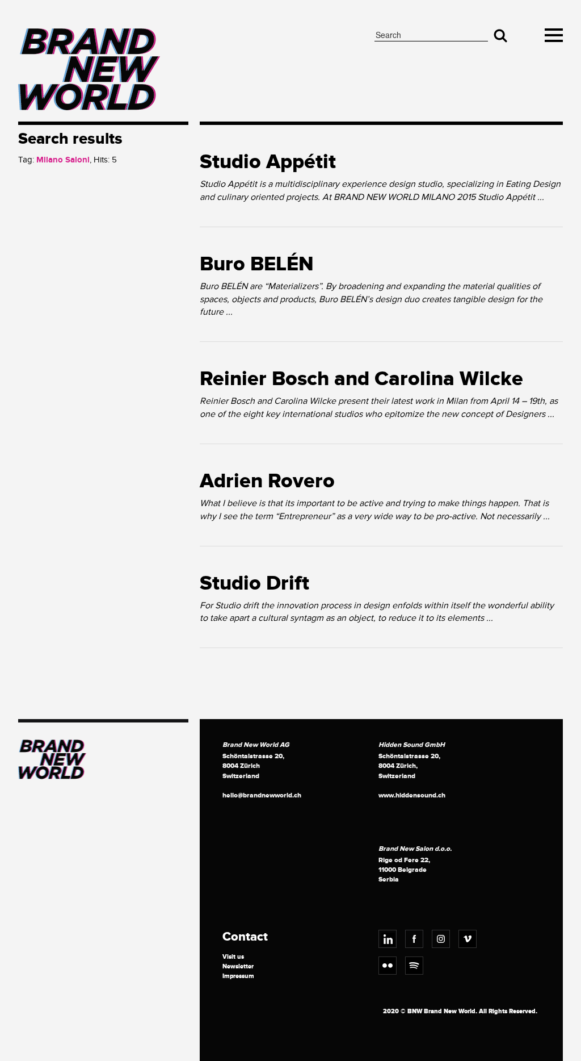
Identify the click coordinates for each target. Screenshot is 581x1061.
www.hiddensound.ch (411, 795)
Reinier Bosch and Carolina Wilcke (361, 378)
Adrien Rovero (267, 481)
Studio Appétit (268, 161)
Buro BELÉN (257, 264)
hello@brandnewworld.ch (261, 795)
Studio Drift (254, 583)
